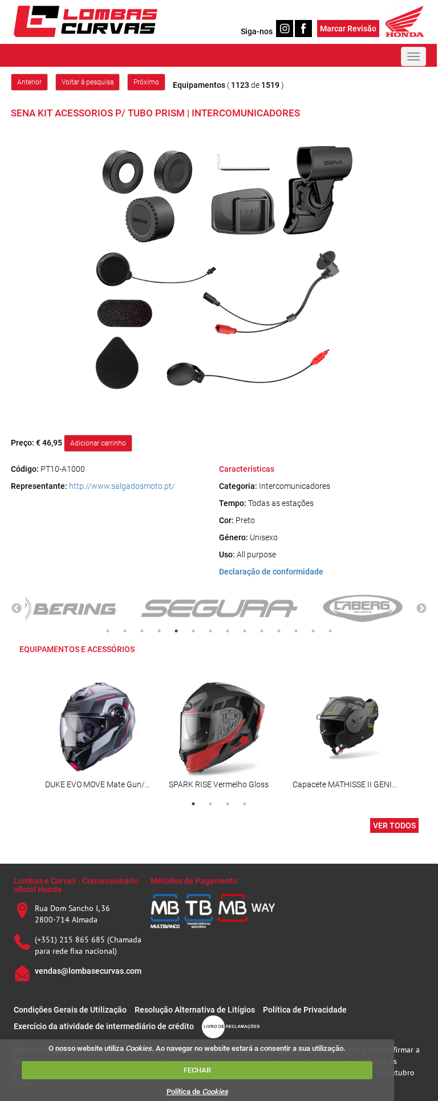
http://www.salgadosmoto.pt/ (122, 486)
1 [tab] (107, 631)
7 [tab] (210, 631)
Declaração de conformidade (271, 571)
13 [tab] (313, 631)
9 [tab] (244, 631)
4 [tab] (159, 631)
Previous (16, 608)
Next (421, 608)
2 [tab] (125, 631)
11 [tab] (279, 631)
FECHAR (197, 1070)
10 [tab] (261, 631)
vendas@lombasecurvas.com (88, 970)
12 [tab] (296, 631)
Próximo (146, 82)
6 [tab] (193, 631)
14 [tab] (330, 631)
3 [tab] (142, 631)
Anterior (29, 82)
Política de (197, 1091)
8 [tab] (227, 631)
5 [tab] (176, 631)
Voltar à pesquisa (87, 82)
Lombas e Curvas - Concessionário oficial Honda (76, 885)
